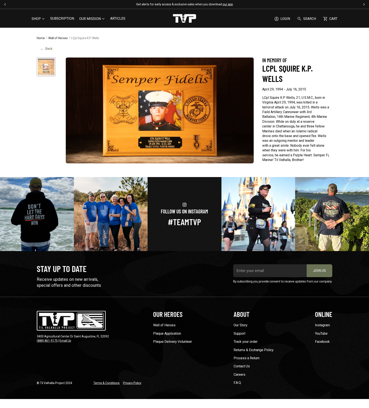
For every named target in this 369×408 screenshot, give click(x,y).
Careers (239, 375)
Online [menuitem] (323, 314)
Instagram (322, 325)
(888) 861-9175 (47, 340)
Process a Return (246, 358)
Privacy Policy (132, 383)
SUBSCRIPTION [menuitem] (62, 18)
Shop (36, 19)
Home (41, 38)
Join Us (319, 271)
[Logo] (184, 19)
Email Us (65, 340)
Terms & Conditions (106, 383)
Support (239, 333)
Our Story (240, 325)
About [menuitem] (241, 314)
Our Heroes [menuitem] (168, 314)
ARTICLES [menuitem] (117, 18)
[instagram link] (37, 214)
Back (46, 49)
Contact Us (242, 366)
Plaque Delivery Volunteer (172, 342)
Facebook (322, 342)
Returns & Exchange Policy (254, 350)
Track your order (246, 342)
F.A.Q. (238, 383)
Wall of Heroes (58, 38)
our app (228, 4)
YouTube (321, 333)
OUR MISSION (90, 19)
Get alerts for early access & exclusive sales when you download (184, 4)
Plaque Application (167, 333)
